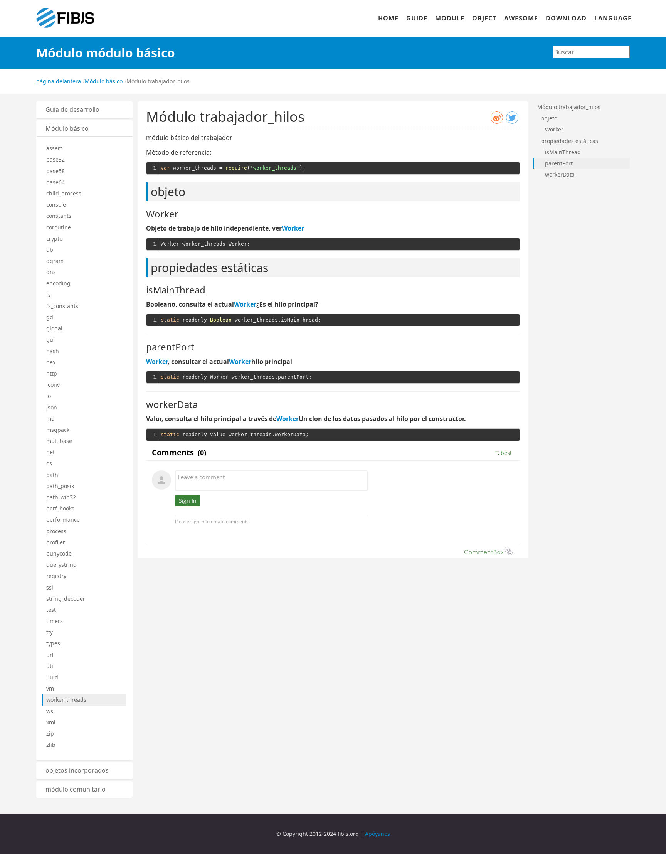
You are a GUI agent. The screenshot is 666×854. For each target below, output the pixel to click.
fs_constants (62, 306)
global (54, 328)
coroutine (58, 227)
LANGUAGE (613, 18)
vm (50, 688)
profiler (55, 542)
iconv (53, 384)
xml (51, 722)
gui (50, 339)
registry (56, 575)
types (53, 643)
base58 (55, 171)
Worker (293, 228)
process (56, 531)
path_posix (60, 486)
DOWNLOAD (566, 18)
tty (49, 632)
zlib (51, 744)
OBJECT (484, 18)
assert (54, 148)
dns (51, 272)
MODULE (449, 18)
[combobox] (591, 52)
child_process (63, 193)
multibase (59, 441)
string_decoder (65, 598)
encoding (58, 283)
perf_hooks (60, 508)
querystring (61, 564)
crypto (54, 238)
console (56, 204)
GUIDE (416, 18)
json (51, 407)
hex (51, 362)
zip (50, 733)
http (51, 373)
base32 (55, 159)
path (52, 474)
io (48, 395)
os (49, 463)
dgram (55, 260)
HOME (388, 18)
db (49, 249)
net (50, 452)
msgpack (57, 429)
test (51, 609)
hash (52, 351)
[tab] (84, 110)
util (50, 666)
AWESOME (521, 18)
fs (48, 294)
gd (49, 317)
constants (58, 215)
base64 (55, 182)
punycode (59, 553)
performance (63, 519)
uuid (52, 677)
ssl (49, 587)
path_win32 (61, 497)
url (50, 655)
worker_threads (66, 699)
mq (50, 418)
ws (49, 711)
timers (54, 621)
